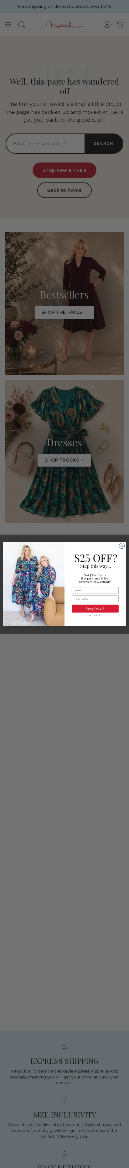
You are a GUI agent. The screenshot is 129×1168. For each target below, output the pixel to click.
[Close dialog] (122, 546)
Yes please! (95, 608)
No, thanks (95, 615)
